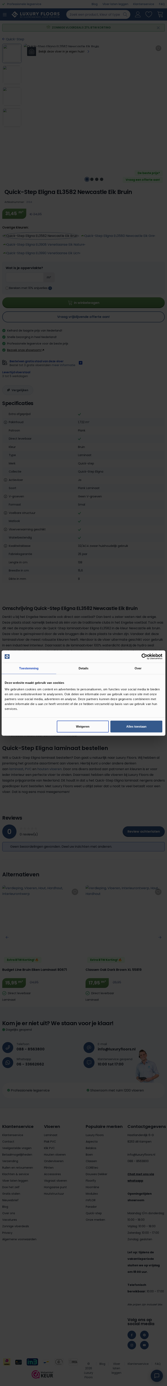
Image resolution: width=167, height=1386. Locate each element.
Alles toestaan (136, 726)
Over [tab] (138, 668)
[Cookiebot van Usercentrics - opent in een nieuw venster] (144, 657)
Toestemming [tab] (28, 668)
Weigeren (82, 726)
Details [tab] (84, 668)
